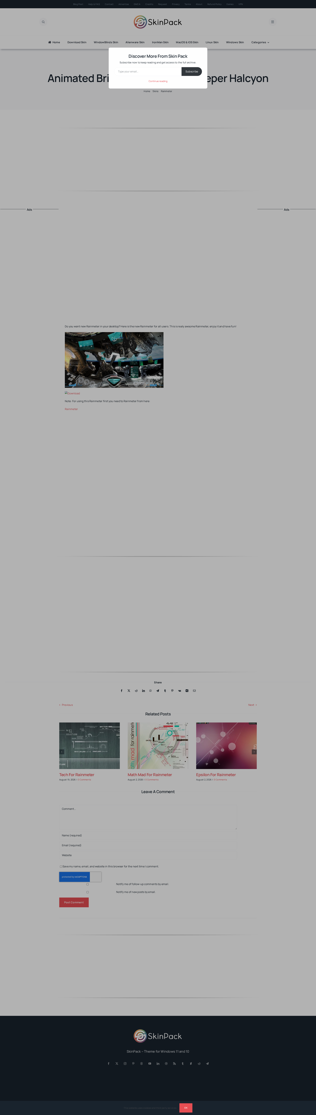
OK (185, 1107)
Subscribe (191, 71)
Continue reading (158, 81)
